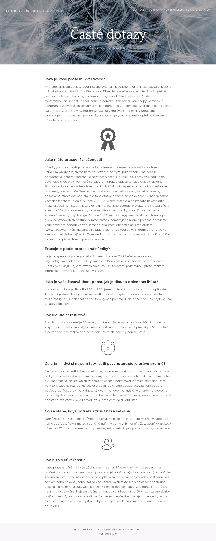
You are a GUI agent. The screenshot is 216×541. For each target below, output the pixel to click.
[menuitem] (139, 10)
